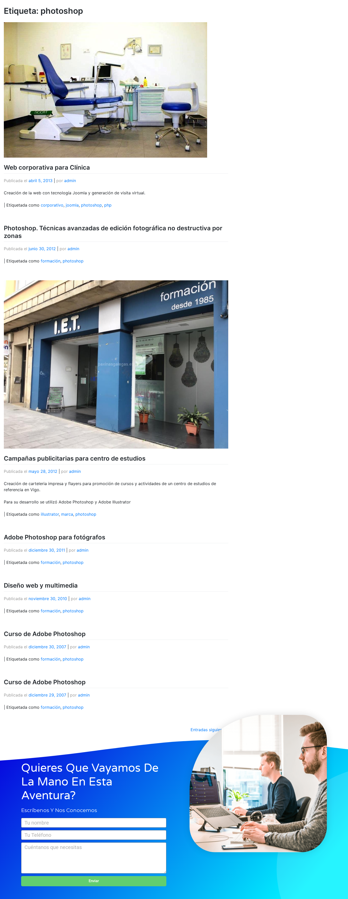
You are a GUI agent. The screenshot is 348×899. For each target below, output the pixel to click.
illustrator (50, 514)
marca (67, 514)
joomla (72, 205)
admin (70, 180)
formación (50, 260)
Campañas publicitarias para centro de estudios (74, 458)
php (108, 205)
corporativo (52, 205)
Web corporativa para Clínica (47, 167)
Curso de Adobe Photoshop (45, 634)
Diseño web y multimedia (41, 585)
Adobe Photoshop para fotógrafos (54, 537)
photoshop (91, 205)
